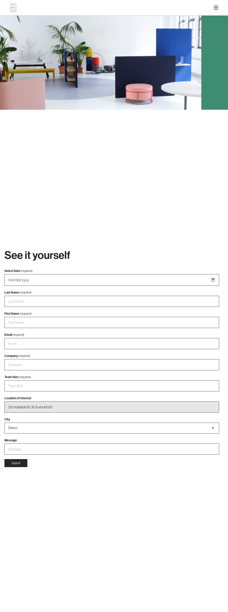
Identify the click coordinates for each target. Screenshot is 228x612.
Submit (16, 463)
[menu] (216, 8)
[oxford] (13, 8)
